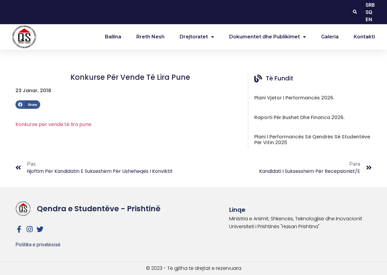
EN (369, 19)
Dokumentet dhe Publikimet (264, 37)
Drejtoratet (194, 37)
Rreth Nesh (150, 37)
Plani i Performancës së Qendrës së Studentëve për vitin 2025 (312, 139)
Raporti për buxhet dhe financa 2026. (299, 117)
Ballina (113, 37)
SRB (370, 5)
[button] (354, 12)
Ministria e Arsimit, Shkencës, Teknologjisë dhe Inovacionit (295, 218)
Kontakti (364, 37)
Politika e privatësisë (37, 244)
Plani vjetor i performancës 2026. (294, 97)
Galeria (330, 37)
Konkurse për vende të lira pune (53, 124)
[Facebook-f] (18, 229)
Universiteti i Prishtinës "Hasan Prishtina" (274, 226)
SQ (369, 12)
